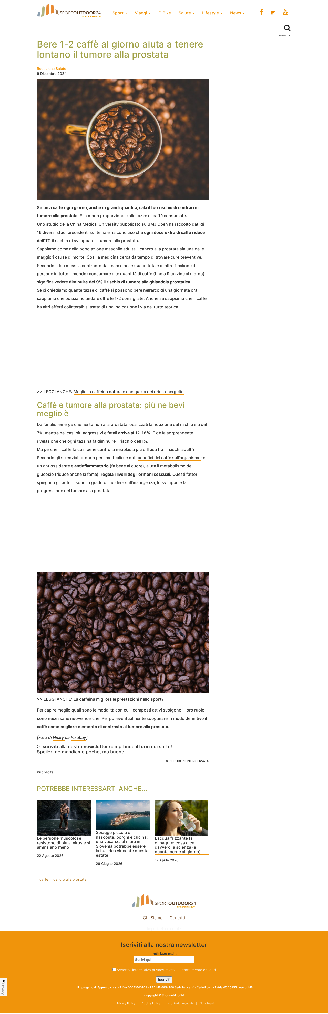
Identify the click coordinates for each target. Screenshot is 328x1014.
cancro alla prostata (69, 879)
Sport (118, 12)
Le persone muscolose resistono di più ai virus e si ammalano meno (63, 843)
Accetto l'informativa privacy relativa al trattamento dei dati (166, 970)
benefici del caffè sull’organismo (169, 457)
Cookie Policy (150, 1003)
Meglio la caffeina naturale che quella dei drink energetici (129, 391)
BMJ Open (158, 224)
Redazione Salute (51, 68)
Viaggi (141, 12)
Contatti (177, 917)
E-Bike (164, 12)
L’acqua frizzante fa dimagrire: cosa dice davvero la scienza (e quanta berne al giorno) (178, 845)
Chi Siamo (152, 917)
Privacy (3, 989)
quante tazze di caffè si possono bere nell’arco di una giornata (129, 290)
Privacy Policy (126, 1003)
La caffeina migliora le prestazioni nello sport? (118, 699)
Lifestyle (211, 12)
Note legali (206, 1003)
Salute (185, 12)
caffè (43, 879)
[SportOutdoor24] (164, 901)
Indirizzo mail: (164, 953)
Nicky (59, 737)
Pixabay (78, 737)
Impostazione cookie (164, 928)
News (236, 12)
